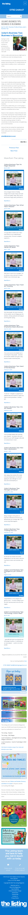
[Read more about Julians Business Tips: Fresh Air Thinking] (14, 300)
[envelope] (8, 864)
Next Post (14, 150)
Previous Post (14, 147)
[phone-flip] (20, 864)
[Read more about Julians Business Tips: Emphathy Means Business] (14, 341)
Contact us (15, 896)
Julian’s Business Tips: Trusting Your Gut (12, 529)
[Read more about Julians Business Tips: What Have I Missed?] (14, 220)
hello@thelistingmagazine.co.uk (19, 665)
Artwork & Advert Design (15, 891)
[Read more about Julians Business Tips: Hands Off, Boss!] (14, 261)
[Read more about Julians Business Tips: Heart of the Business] (14, 381)
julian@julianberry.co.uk (8, 136)
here (25, 661)
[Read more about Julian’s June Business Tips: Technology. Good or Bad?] (14, 627)
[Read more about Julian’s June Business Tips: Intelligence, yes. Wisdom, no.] (14, 586)
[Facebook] (21, 142)
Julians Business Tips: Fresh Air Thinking (14, 285)
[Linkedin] (24, 142)
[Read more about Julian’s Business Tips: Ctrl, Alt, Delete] (14, 422)
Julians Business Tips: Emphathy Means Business (13, 326)
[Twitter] (23, 142)
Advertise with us (15, 885)
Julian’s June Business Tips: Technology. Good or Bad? (14, 612)
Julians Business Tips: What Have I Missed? (14, 205)
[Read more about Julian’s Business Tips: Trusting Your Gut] (14, 544)
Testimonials (15, 894)
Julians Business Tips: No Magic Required (13, 165)
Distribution (15, 892)
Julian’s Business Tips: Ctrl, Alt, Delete (13, 407)
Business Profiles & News (15, 27)
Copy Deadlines (15, 889)
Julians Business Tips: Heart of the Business (14, 366)
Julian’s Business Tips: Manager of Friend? (12, 489)
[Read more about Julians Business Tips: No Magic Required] (14, 180)
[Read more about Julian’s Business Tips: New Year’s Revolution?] (14, 463)
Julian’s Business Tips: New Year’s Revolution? (13, 448)
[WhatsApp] (26, 142)
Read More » (7, 201)
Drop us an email (8, 869)
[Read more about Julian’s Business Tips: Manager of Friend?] (14, 503)
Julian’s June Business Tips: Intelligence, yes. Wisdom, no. (14, 571)
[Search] (21, 16)
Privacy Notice (15, 898)
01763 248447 (6, 665)
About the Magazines (15, 887)
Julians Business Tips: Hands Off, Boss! (11, 246)
